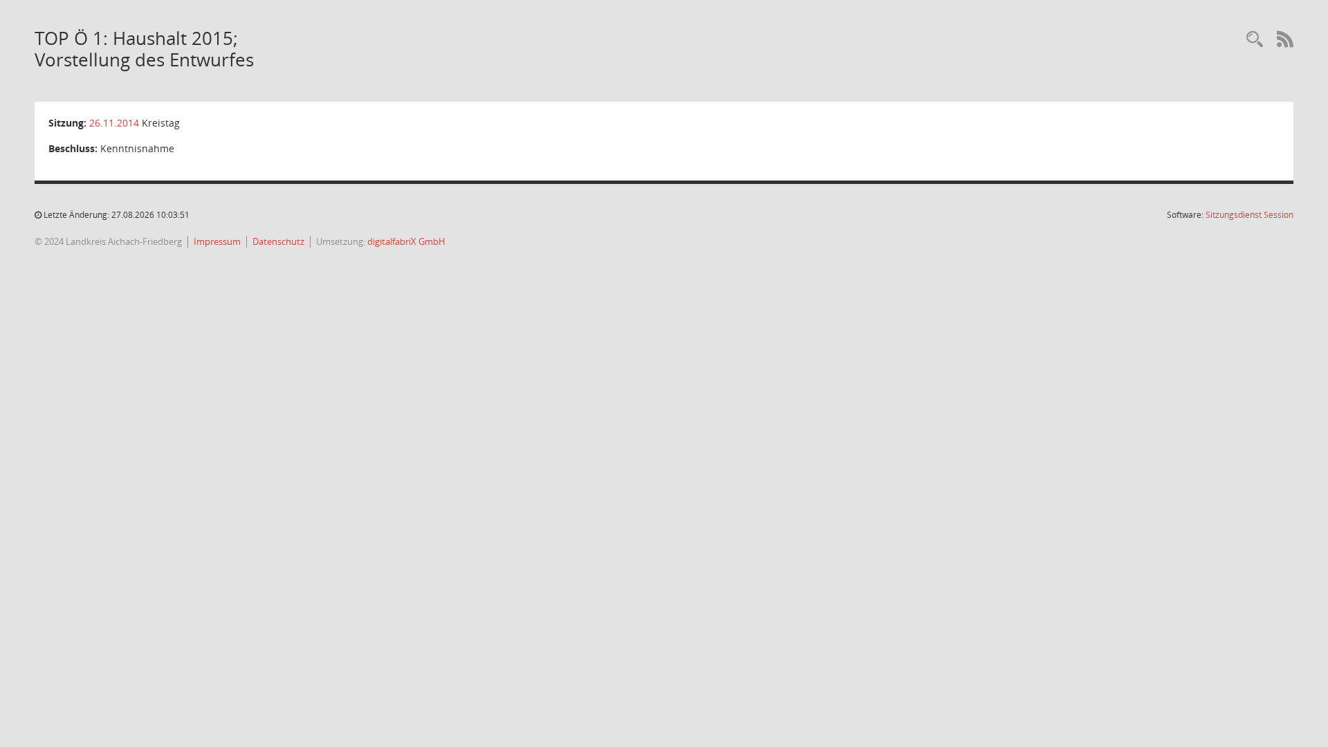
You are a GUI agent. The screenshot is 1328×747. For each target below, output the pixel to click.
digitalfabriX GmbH (406, 241)
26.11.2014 (114, 122)
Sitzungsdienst (1249, 215)
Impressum (217, 241)
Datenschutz (278, 241)
